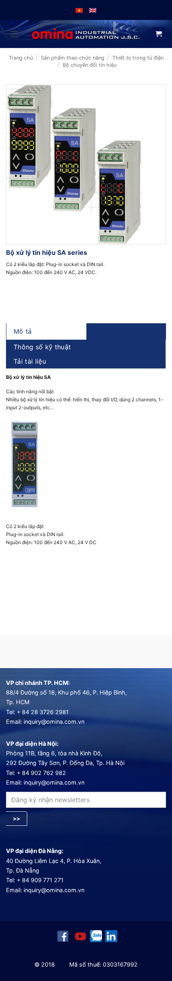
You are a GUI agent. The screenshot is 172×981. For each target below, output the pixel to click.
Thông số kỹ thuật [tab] (42, 347)
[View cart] (158, 34)
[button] (14, 34)
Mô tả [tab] (23, 331)
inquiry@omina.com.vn (54, 721)
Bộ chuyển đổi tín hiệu (89, 65)
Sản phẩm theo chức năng (72, 58)
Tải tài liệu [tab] (30, 361)
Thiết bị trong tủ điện (138, 58)
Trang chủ (21, 58)
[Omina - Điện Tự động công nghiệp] (86, 34)
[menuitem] (79, 10)
